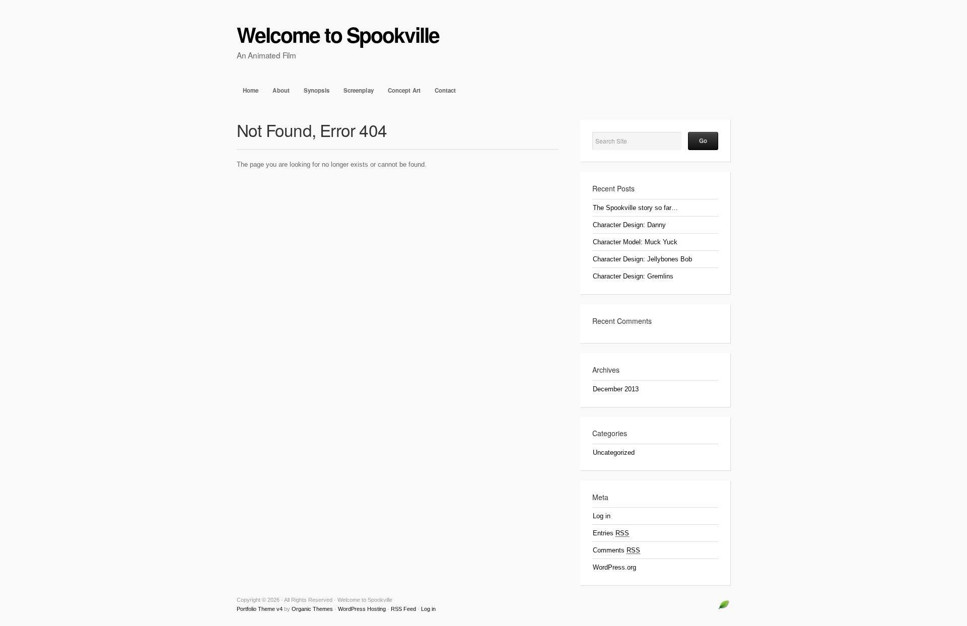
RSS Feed (403, 609)
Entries (611, 533)
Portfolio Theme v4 (260, 609)
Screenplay (358, 90)
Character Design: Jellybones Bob (642, 259)
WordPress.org (614, 567)
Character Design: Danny (629, 225)
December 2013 (616, 389)
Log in (601, 516)
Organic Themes (312, 609)
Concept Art (404, 90)
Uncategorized (614, 452)
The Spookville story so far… (635, 208)
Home (250, 90)
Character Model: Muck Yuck (635, 242)
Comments (616, 550)
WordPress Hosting (362, 609)
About (281, 90)
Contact (445, 90)
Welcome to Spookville (338, 34)
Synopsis (316, 90)
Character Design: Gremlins (633, 276)
